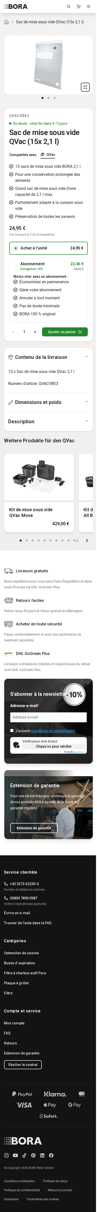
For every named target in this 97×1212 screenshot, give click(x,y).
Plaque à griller (16, 983)
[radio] (16, 248)
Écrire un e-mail (17, 913)
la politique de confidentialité (53, 731)
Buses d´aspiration (19, 963)
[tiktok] (24, 1155)
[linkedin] (42, 1155)
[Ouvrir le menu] (88, 6)
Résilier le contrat (22, 1065)
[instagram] (6, 1155)
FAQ (7, 1033)
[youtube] (15, 1155)
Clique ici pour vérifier (54, 746)
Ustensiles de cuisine (21, 953)
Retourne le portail (60, 1190)
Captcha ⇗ (74, 751)
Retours (10, 1043)
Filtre (8, 993)
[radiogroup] (48, 282)
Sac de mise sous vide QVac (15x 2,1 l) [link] (50, 22)
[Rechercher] (68, 6)
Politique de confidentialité (22, 1190)
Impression (11, 1199)
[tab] (43, 98)
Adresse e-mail (24, 705)
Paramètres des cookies (43, 1199)
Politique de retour (55, 1181)
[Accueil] (6, 22)
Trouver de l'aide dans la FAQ (27, 923)
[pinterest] (33, 1155)
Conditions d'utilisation (19, 1181)
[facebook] (51, 1155)
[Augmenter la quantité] (35, 332)
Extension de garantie (34, 828)
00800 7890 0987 (23, 898)
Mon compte (14, 1023)
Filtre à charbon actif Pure (25, 973)
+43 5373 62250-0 (24, 884)
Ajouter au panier (62, 332)
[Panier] (78, 6)
